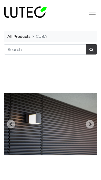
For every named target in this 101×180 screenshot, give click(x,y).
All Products (18, 36)
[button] (11, 124)
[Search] (91, 49)
